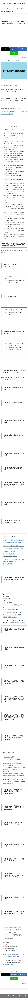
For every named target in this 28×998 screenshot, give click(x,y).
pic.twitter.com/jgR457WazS (13, 956)
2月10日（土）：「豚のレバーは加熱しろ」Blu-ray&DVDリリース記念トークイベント (14, 161)
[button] (25, 499)
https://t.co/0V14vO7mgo (9, 773)
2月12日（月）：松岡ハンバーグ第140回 (14, 165)
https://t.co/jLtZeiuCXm (11, 614)
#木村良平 (11, 546)
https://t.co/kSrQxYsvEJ (10, 763)
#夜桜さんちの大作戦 (14, 927)
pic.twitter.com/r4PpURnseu (10, 556)
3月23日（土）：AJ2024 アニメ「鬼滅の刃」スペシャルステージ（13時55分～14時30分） (14, 230)
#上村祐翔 (11, 540)
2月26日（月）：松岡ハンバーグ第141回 (14, 183)
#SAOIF (5, 617)
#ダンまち (7, 757)
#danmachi (6, 775)
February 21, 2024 (20, 622)
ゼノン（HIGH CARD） (10, 135)
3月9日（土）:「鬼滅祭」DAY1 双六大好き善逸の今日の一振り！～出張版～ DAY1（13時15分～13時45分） (14, 191)
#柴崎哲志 (10, 542)
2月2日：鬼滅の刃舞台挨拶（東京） (13, 157)
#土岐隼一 (11, 548)
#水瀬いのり (19, 763)
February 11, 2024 (8, 563)
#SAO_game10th (12, 617)
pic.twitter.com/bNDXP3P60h (16, 775)
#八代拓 (21, 548)
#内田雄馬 (17, 540)
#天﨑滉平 (6, 540)
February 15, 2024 (8, 964)
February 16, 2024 (8, 783)
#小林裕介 (17, 546)
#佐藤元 (7, 548)
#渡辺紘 (21, 542)
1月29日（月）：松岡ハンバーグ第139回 (14, 155)
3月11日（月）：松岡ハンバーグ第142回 (14, 222)
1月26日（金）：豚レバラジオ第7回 (13, 153)
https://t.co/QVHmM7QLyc (10, 954)
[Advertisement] (14, 36)
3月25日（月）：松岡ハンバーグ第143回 (14, 234)
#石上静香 (8, 765)
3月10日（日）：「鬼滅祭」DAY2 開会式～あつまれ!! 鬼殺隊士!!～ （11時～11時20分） (14, 208)
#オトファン (6, 536)
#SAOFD (15, 605)
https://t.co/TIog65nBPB (9, 554)
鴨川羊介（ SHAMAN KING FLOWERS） (14, 133)
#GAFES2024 (19, 773)
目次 (12, 126)
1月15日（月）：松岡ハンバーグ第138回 (14, 151)
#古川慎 (16, 548)
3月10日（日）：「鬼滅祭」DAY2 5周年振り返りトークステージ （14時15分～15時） (14, 214)
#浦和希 (22, 540)
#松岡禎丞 (16, 542)
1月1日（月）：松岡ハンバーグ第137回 (14, 145)
